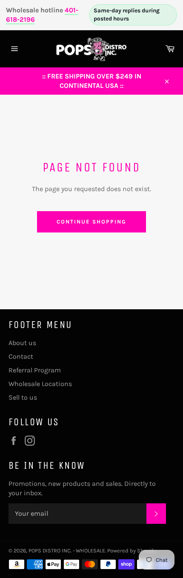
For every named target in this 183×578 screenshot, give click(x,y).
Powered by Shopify (131, 550)
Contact (21, 356)
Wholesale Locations (40, 384)
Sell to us (23, 397)
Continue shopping (91, 221)
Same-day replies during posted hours (127, 14)
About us (22, 343)
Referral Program (35, 370)
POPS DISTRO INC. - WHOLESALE (67, 550)
